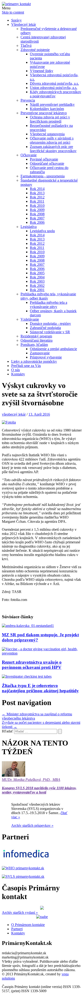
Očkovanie (29, 155)
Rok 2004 (37, 277)
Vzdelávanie (30, 319)
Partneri (17, 929)
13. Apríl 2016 (39, 414)
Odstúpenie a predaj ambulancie (53, 349)
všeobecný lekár (14, 414)
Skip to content (13, 12)
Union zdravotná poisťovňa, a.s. (53, 88)
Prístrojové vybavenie (46, 357)
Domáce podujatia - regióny (50, 324)
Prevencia (28, 100)
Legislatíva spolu (42, 231)
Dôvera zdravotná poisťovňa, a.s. (54, 83)
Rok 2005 (37, 273)
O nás (15, 370)
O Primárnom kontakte (28, 925)
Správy (16, 20)
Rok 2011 (37, 201)
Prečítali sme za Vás (26, 366)
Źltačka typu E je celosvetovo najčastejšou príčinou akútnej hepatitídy (40, 688)
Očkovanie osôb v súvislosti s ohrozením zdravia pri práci (52, 140)
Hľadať (7, 731)
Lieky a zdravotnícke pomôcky (34, 361)
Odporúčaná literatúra (36, 340)
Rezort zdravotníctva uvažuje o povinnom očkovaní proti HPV (32, 665)
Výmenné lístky (41, 71)
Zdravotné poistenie (35, 50)
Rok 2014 (37, 189)
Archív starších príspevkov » (32, 825)
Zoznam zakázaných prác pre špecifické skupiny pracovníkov (53, 149)
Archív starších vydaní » (20, 913)
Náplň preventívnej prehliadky (52, 104)
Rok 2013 (37, 193)
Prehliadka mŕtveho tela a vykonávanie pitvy (48, 304)
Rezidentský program (36, 336)
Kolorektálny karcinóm (47, 109)
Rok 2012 (37, 197)
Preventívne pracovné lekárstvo (44, 113)
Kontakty (18, 374)
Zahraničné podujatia (45, 328)
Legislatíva (29, 227)
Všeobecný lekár (23, 24)
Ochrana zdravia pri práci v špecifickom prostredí (50, 119)
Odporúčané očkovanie (47, 163)
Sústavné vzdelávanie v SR (50, 332)
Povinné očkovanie (44, 159)
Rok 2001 (37, 290)
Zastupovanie (40, 353)
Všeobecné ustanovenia (47, 134)
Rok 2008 (37, 214)
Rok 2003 (37, 281)
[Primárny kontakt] (16, 4)
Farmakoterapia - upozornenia (43, 176)
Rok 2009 (37, 210)
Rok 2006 (37, 222)
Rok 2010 (37, 206)
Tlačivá (26, 46)
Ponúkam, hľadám (34, 345)
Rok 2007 (37, 218)
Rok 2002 (37, 286)
